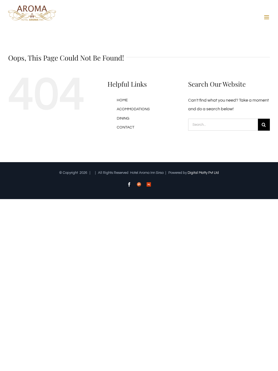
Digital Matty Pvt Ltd (203, 173)
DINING (123, 118)
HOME (122, 100)
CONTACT (125, 127)
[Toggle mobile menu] (267, 17)
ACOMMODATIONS (133, 109)
